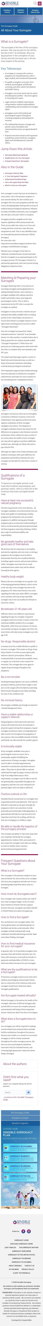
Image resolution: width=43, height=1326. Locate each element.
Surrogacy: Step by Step (14, 173)
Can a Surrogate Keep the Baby (16, 182)
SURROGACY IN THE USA (20, 1176)
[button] (40, 3)
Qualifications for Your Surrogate (17, 158)
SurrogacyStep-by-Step (35, 11)
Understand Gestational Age (15, 179)
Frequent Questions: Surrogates (17, 161)
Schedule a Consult (7, 11)
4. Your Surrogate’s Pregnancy (16, 176)
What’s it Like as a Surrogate (15, 185)
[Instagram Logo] (29, 1231)
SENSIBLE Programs (20, 11)
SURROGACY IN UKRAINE (20, 1166)
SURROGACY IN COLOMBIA (21, 1146)
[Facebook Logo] (23, 1231)
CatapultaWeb (27, 1320)
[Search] (28, 1092)
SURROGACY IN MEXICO (20, 1156)
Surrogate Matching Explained (16, 155)
